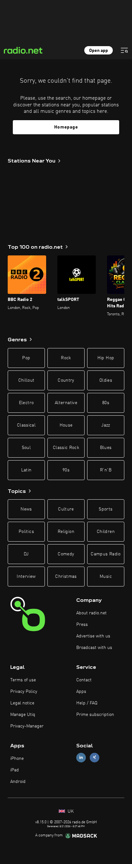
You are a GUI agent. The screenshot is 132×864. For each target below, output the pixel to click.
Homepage (66, 127)
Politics (26, 531)
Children (106, 531)
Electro (26, 403)
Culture (66, 509)
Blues (106, 447)
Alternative (66, 403)
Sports (105, 509)
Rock (66, 358)
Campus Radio (105, 554)
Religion (66, 531)
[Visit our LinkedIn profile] (81, 757)
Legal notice (22, 703)
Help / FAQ (86, 703)
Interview (26, 576)
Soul (26, 447)
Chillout (26, 380)
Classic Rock (66, 447)
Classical (26, 425)
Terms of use (23, 680)
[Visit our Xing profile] (94, 757)
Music (106, 576)
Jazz (105, 425)
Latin (26, 470)
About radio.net (91, 613)
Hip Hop (105, 358)
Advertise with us (93, 636)
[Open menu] (124, 50)
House (66, 425)
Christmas (66, 576)
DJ (26, 554)
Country (66, 380)
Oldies (105, 380)
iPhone (17, 758)
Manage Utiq (22, 714)
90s (66, 470)
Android (18, 781)
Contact (84, 680)
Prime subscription (95, 714)
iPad (14, 770)
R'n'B (105, 470)
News (26, 509)
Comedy (66, 554)
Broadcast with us (94, 647)
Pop (26, 358)
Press (82, 624)
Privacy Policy (23, 691)
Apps (81, 691)
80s (105, 403)
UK (70, 811)
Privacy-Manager (27, 726)
